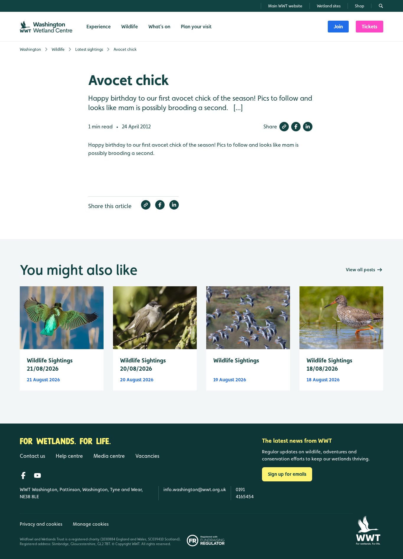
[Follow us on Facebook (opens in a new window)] (23, 475)
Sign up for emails (287, 474)
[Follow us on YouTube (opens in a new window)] (37, 475)
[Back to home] (368, 530)
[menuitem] (338, 26)
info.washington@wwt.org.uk (194, 489)
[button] (284, 126)
